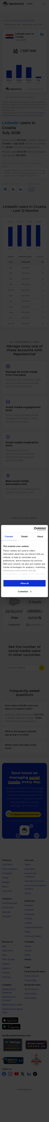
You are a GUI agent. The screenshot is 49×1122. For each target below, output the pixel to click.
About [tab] (40, 536)
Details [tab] (24, 536)
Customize (23, 591)
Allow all (24, 583)
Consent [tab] (9, 536)
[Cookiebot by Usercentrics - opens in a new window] (34, 529)
